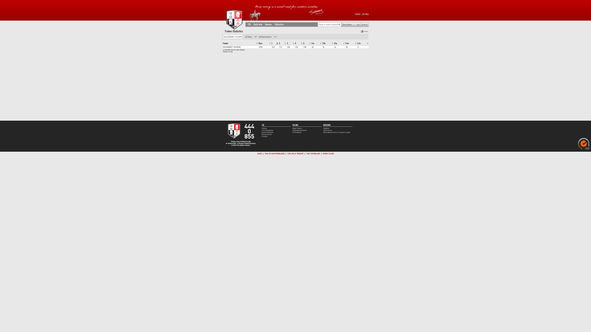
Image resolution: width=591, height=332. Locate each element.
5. (304, 43)
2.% (324, 43)
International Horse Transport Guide (336, 132)
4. (295, 43)
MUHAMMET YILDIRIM (232, 47)
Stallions (326, 128)
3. (287, 43)
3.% (335, 43)
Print (366, 31)
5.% (359, 43)
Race (260, 43)
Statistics (279, 24)
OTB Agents (297, 132)
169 (288, 47)
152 (296, 47)
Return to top (228, 52)
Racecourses (267, 134)
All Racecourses (265, 37)
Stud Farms (327, 130)
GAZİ (259, 154)
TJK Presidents (267, 130)
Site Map (365, 14)
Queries (268, 24)
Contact (264, 136)
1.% (313, 43)
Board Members (268, 132)
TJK (249, 24)
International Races (299, 130)
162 (273, 47)
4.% (347, 43)
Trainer (225, 43)
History (264, 128)
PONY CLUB (328, 154)
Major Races (297, 128)
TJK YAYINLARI (313, 154)
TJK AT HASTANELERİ (274, 154)
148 (305, 47)
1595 (261, 47)
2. (279, 43)
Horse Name (347, 24)
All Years (248, 37)
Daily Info (257, 24)
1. (271, 43)
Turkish (357, 14)
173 (280, 47)
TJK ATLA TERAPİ (295, 154)
